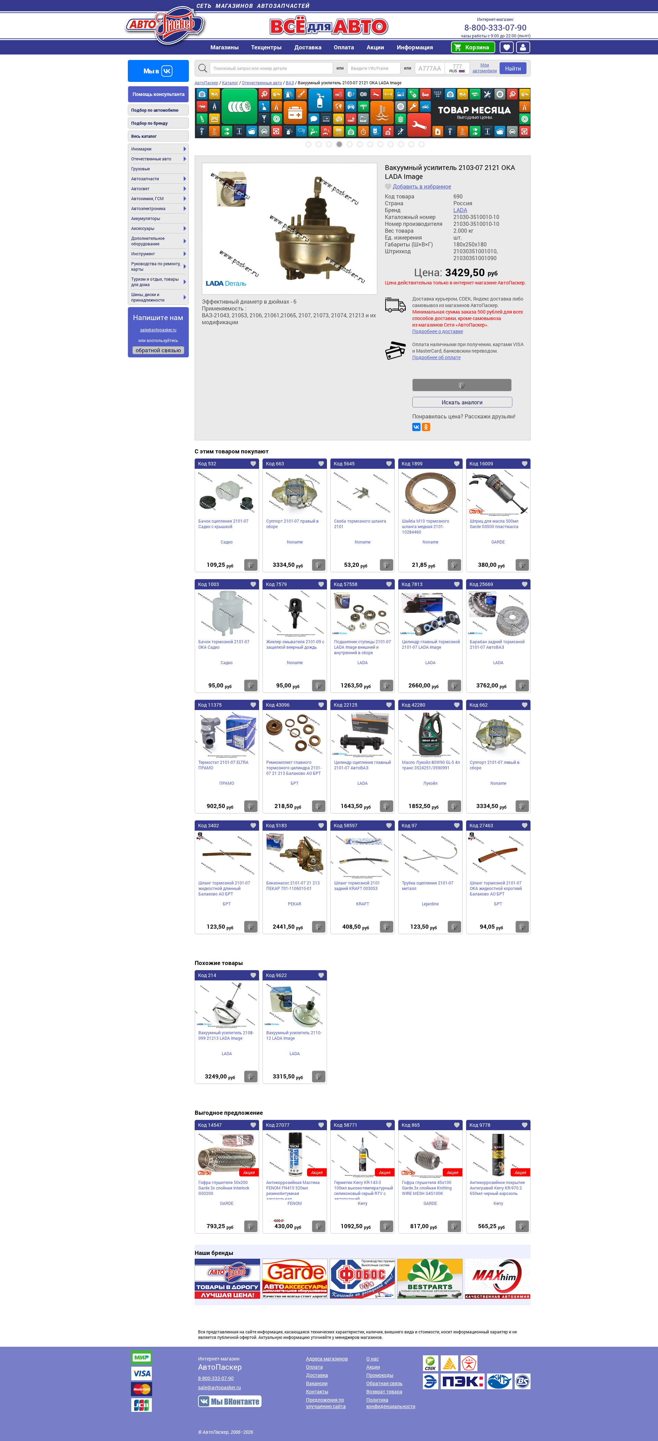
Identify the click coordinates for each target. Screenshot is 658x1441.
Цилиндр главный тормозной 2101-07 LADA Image (431, 644)
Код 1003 (208, 584)
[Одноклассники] (426, 427)
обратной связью (158, 350)
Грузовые (140, 168)
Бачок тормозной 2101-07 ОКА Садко (223, 644)
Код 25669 (481, 584)
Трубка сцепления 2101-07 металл (427, 885)
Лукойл (430, 783)
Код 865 (411, 1125)
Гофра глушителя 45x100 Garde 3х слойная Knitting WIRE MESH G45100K (427, 1188)
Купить (251, 565)
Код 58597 (345, 825)
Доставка (307, 47)
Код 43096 (278, 704)
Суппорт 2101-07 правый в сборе (292, 523)
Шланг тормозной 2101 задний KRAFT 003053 (357, 885)
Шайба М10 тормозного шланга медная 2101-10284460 (425, 526)
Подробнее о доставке (437, 331)
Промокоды (379, 1375)
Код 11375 (210, 704)
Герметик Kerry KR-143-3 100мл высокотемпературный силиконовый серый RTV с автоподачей (363, 1189)
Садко (227, 542)
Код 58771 (345, 1125)
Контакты (317, 1391)
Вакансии (317, 1383)
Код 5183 (276, 825)
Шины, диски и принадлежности (147, 297)
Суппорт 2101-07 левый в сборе (495, 764)
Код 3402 (208, 825)
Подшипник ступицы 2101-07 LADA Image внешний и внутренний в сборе (362, 647)
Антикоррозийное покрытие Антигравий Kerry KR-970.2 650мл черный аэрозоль (497, 1188)
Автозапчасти (145, 178)
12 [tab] (428, 141)
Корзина (477, 47)
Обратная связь (384, 1383)
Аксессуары (142, 228)
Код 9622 (276, 975)
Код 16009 (481, 463)
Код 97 (409, 825)
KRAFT (362, 903)
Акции (373, 1367)
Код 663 (275, 463)
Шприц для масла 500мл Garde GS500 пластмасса (494, 523)
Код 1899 (412, 463)
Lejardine (430, 903)
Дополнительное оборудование (147, 240)
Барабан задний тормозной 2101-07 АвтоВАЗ (497, 644)
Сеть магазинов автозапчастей (253, 6)
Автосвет (140, 188)
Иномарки (141, 148)
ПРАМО (226, 783)
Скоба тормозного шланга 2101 (360, 523)
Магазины (224, 47)
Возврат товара (384, 1391)
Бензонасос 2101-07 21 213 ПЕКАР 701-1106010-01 (293, 885)
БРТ (294, 783)
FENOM (295, 1203)
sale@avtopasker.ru (158, 329)
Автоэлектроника (148, 208)
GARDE (498, 542)
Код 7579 (276, 584)
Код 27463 (481, 825)
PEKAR (294, 903)
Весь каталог (144, 136)
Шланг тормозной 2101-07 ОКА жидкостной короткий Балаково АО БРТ (496, 888)
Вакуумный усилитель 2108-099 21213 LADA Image (226, 1035)
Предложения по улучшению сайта (326, 1402)
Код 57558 (345, 584)
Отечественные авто (151, 158)
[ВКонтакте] (416, 427)
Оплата (344, 47)
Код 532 (207, 463)
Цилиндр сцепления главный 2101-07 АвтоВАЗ (362, 764)
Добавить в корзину (462, 385)
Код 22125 (345, 704)
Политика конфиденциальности (390, 1402)
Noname (295, 542)
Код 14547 (210, 1125)
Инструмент (143, 253)
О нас (372, 1358)
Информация (415, 47)
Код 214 (207, 975)
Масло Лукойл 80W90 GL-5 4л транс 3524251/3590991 (431, 764)
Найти (513, 68)
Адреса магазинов (327, 1358)
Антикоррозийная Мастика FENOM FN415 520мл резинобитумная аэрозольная (293, 1189)
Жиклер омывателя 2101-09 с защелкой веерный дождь (295, 644)
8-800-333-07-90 (495, 27)
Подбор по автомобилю (155, 110)
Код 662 (479, 704)
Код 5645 (344, 463)
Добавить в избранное (422, 186)
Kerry (362, 1203)
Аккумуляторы (145, 218)
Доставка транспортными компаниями (477, 1372)
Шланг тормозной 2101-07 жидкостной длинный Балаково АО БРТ (224, 888)
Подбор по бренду (149, 123)
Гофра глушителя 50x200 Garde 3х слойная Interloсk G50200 (223, 1188)
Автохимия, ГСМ (147, 198)
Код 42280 (413, 704)
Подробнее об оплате (436, 357)
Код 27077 (278, 1125)
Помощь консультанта (159, 94)
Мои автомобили (485, 67)
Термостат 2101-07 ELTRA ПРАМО (223, 764)
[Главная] (165, 25)
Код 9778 (480, 1125)
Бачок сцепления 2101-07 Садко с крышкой (223, 523)
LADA (460, 210)
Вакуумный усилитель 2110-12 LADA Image (293, 1035)
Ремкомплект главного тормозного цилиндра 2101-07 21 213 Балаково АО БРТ (293, 767)
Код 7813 (412, 584)
